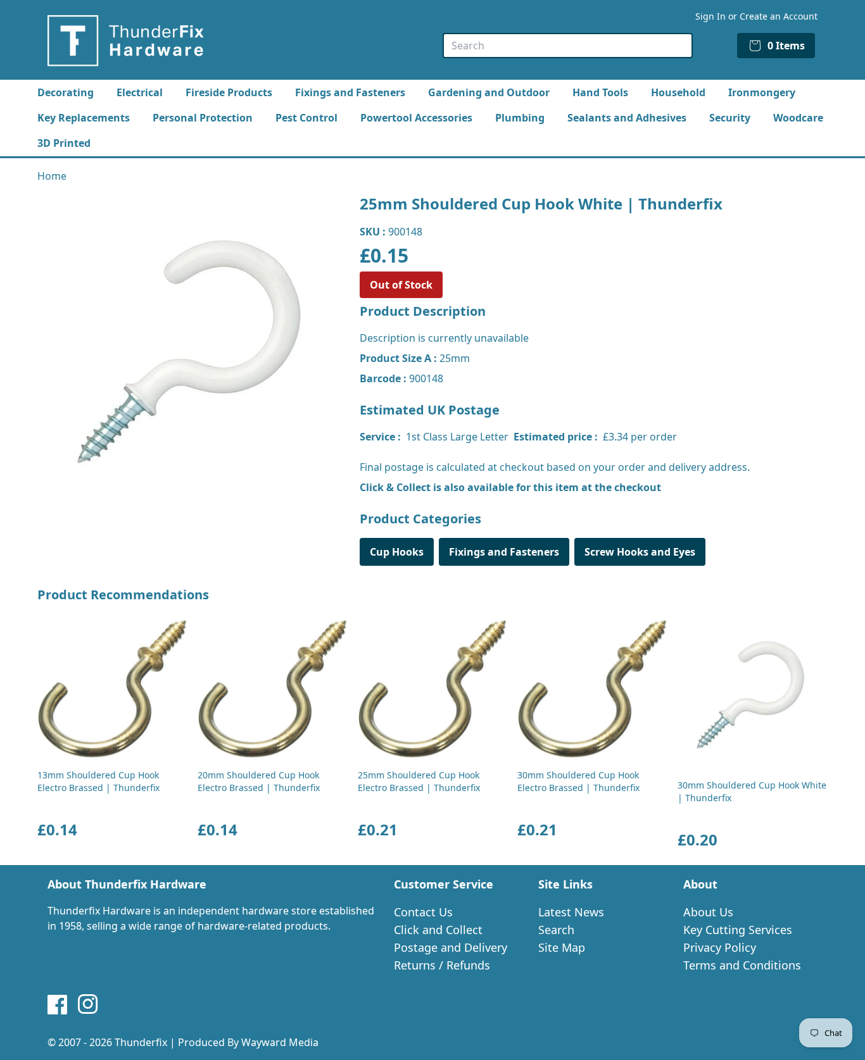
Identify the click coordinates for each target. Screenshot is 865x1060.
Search (556, 929)
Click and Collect (438, 929)
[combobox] (568, 45)
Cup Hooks (397, 552)
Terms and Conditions (742, 965)
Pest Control (306, 118)
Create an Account (779, 16)
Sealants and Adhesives (626, 118)
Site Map (561, 947)
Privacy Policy (719, 947)
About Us (708, 912)
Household (678, 92)
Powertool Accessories (416, 118)
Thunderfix (141, 1042)
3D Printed (64, 143)
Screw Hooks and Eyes (639, 552)
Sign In (710, 16)
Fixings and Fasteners (350, 92)
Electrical (140, 92)
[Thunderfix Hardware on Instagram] (88, 1004)
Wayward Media (280, 1042)
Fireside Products (229, 92)
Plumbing (520, 118)
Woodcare (798, 118)
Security (729, 118)
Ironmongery (761, 92)
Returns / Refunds (442, 965)
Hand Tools (600, 92)
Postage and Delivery (450, 947)
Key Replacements (83, 118)
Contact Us (423, 912)
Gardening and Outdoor (489, 92)
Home (51, 176)
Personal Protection (203, 118)
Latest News (571, 912)
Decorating (65, 92)
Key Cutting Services (737, 929)
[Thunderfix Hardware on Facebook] (57, 1004)
